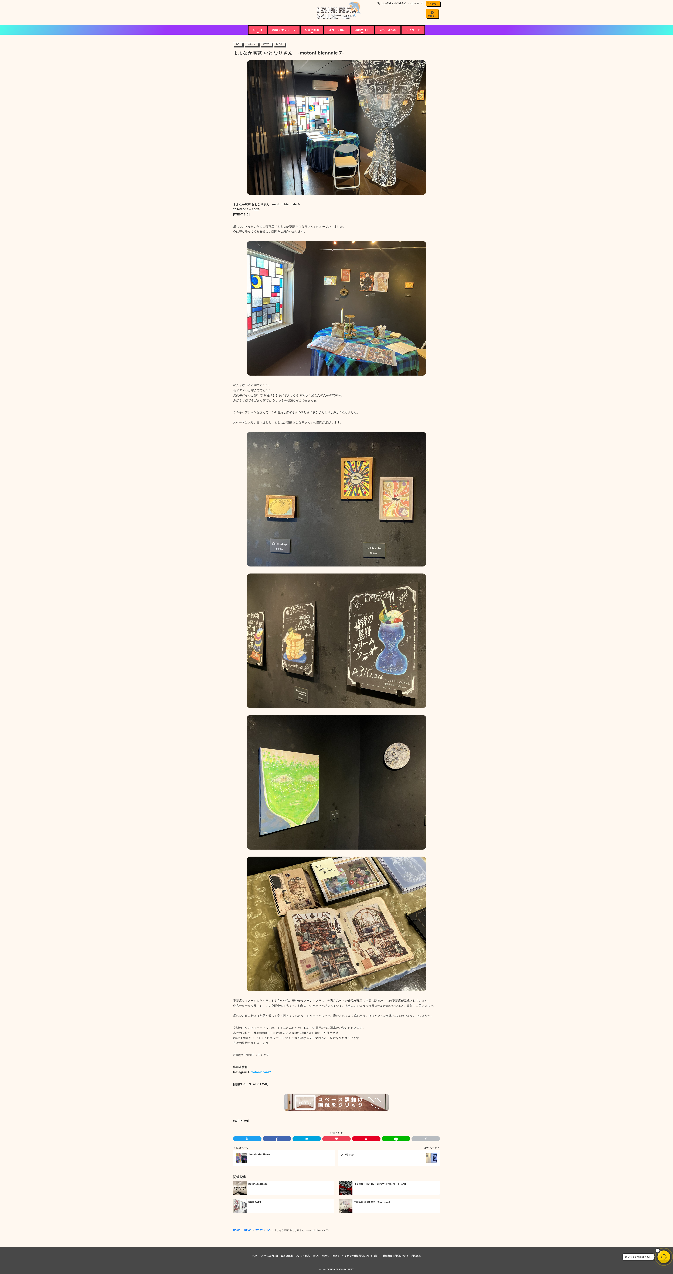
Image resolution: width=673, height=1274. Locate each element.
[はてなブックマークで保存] (307, 1138)
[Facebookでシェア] (277, 1138)
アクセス (434, 3)
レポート (251, 44)
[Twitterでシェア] (247, 1138)
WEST (266, 44)
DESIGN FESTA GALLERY (340, 1269)
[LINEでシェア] (396, 1138)
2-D (237, 44)
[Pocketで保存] (336, 1138)
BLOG (279, 44)
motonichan (259, 1072)
